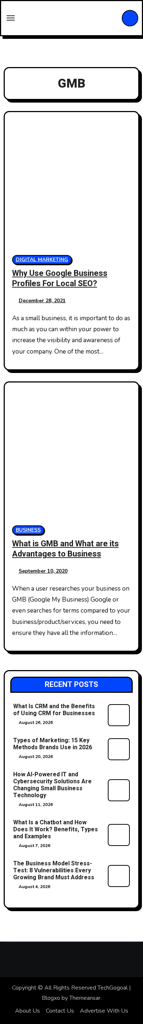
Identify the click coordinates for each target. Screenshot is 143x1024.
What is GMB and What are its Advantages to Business (65, 549)
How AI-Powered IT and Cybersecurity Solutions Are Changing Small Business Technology (52, 785)
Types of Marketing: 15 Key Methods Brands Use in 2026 (52, 744)
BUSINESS (28, 529)
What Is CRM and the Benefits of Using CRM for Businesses (54, 710)
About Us (27, 1011)
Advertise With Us (104, 1011)
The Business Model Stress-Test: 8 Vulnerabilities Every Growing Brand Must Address (53, 870)
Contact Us (60, 1011)
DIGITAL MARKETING (42, 259)
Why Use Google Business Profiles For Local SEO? (59, 278)
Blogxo (51, 998)
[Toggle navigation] (10, 18)
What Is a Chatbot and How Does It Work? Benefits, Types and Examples (55, 829)
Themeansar (84, 998)
